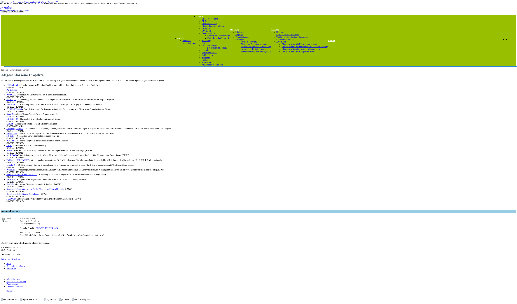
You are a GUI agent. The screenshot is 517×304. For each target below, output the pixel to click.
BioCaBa (10, 184)
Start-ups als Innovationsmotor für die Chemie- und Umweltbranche (35, 189)
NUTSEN (10, 136)
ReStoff (205, 60)
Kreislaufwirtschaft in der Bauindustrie (22, 194)
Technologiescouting (15, 128)
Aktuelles (181, 38)
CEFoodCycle (12, 85)
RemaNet (206, 57)
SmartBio (10, 114)
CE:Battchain (207, 21)
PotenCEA (11, 95)
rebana (9, 150)
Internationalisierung (285, 39)
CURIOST (206, 31)
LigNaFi (205, 50)
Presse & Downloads (15, 286)
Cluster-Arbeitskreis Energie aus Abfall (298, 51)
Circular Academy (209, 23)
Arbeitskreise (281, 42)
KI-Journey (206, 40)
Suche (514, 40)
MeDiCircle (11, 133)
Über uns (275, 30)
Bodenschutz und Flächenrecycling (256, 51)
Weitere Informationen (9, 10)
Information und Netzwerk (287, 34)
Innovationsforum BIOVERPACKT (21, 174)
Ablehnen (8, 8)
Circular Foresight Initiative (213, 26)
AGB (8, 263)
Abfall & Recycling (249, 42)
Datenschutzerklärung (15, 266)
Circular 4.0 (11, 165)
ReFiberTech (207, 55)
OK (1, 8)
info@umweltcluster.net (11, 259)
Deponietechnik (208, 33)
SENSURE (207, 62)
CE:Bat (9, 124)
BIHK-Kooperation (210, 19)
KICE (9, 145)
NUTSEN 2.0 (12, 119)
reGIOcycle (11, 99)
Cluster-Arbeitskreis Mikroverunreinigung (299, 44)
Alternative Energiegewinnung (254, 44)
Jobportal (239, 34)
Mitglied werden (13, 279)
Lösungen (239, 39)
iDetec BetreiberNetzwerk (218, 38)
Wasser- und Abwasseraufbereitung (256, 46)
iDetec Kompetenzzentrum (218, 36)
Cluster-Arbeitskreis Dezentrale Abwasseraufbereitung (305, 46)
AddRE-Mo (11, 155)
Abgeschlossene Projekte (212, 65)
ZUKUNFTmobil (14, 109)
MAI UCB (11, 199)
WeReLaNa (11, 170)
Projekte (199, 16)
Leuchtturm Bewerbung (217, 48)
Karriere (9, 291)
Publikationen (12, 284)
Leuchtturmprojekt (209, 45)
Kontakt (331, 40)
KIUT (204, 43)
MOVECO (11, 179)
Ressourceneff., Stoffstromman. (254, 49)
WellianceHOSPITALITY (17, 160)
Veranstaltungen (189, 43)
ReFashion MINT (209, 52)
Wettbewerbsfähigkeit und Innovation (292, 37)
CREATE (206, 28)
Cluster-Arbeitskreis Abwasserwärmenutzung (301, 49)
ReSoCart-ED (12, 104)
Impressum (11, 268)
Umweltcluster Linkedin (506, 41)
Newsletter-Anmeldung (16, 281)
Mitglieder (234, 30)
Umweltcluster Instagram (509, 41)
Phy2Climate (12, 90)
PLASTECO (12, 141)
